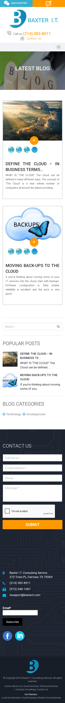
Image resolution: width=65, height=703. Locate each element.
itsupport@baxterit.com (25, 595)
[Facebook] (11, 150)
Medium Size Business (49, 697)
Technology (13, 414)
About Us (17, 686)
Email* (7, 608)
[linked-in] (21, 635)
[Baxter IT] (34, 19)
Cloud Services (30, 686)
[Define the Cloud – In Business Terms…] (10, 359)
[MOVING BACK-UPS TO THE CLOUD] (32, 224)
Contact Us (33, 38)
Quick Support (19, 3)
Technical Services (49, 686)
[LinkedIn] (27, 150)
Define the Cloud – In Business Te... (36, 356)
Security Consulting (25, 689)
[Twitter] (19, 150)
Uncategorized (35, 414)
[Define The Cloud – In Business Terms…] (32, 120)
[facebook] (8, 635)
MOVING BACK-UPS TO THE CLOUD (39, 377)
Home (8, 686)
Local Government (11, 697)
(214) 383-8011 (37, 33)
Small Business (29, 697)
